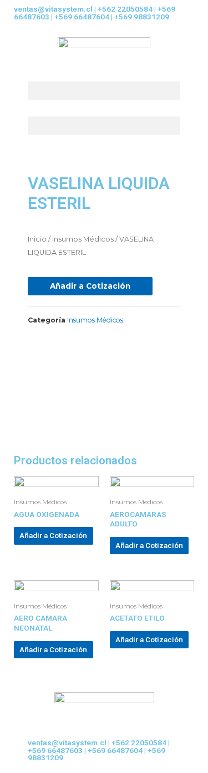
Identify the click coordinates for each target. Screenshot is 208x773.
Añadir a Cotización (90, 285)
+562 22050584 (125, 8)
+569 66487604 (81, 16)
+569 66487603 (55, 750)
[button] (104, 90)
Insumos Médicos (83, 239)
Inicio (37, 239)
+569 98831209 (141, 16)
